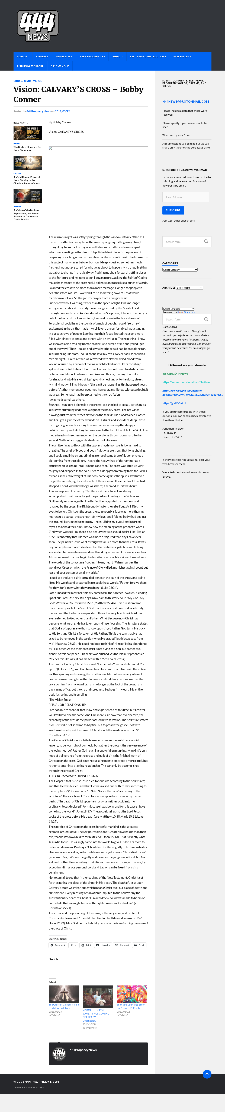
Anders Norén (35, 1087)
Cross (18, 80)
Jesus (28, 80)
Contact (42, 56)
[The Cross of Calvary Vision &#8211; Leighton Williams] (64, 994)
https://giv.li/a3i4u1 (174, 403)
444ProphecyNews (39, 111)
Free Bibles (181, 56)
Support (23, 56)
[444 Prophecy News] (112, 26)
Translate (189, 312)
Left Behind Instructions (148, 56)
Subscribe (173, 210)
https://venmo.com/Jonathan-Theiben (186, 382)
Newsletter (64, 56)
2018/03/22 (62, 111)
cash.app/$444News (175, 373)
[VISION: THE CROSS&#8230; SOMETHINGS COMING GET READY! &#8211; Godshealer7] (98, 996)
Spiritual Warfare (30, 65)
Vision (38, 80)
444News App (60, 65)
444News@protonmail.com (186, 101)
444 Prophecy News (42, 1081)
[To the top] (207, 1074)
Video (116, 56)
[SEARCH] (206, 241)
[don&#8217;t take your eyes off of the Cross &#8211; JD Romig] (132, 994)
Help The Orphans (92, 56)
